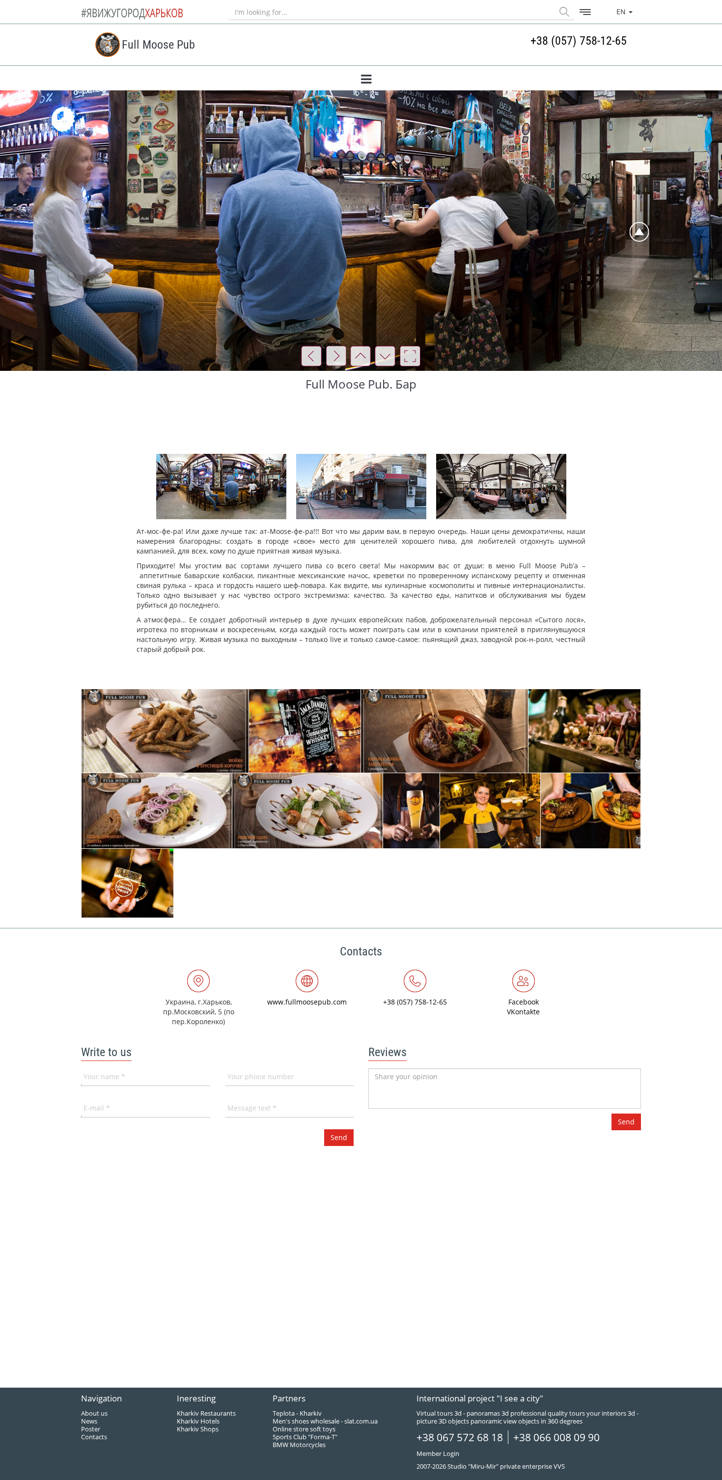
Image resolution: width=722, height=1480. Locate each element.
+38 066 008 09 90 (556, 1437)
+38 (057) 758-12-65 (578, 41)
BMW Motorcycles (299, 1445)
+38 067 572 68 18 (460, 1437)
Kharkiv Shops (198, 1429)
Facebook (523, 1001)
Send (626, 1121)
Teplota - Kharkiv (297, 1413)
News (89, 1421)
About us (94, 1413)
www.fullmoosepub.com (307, 1001)
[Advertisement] (361, 422)
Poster (90, 1429)
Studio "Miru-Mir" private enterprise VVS (506, 1466)
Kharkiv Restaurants (206, 1413)
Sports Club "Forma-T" (305, 1437)
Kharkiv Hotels (198, 1421)
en (622, 11)
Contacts (94, 1437)
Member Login (438, 1453)
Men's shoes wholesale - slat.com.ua (325, 1421)
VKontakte (523, 1011)
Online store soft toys (304, 1429)
